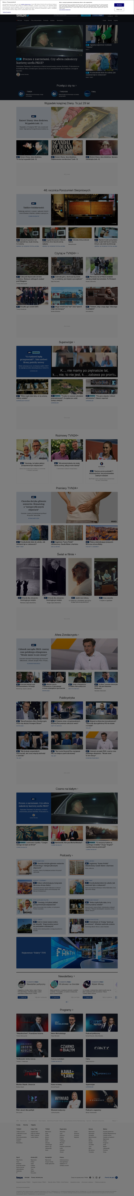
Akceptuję (119, 5)
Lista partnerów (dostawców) (64, 9)
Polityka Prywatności (7, 12)
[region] (67, 7)
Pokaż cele (119, 9)
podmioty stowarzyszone (26, 4)
